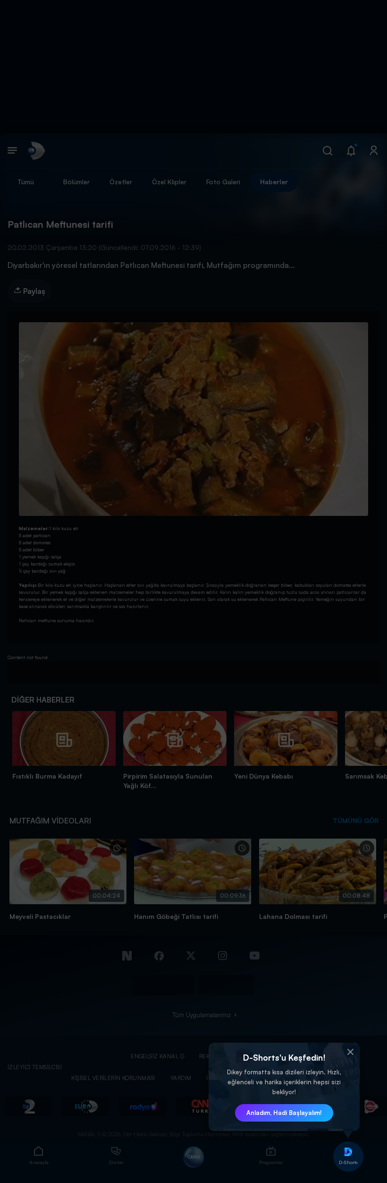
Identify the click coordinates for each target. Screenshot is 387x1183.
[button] (350, 1052)
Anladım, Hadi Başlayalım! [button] (284, 1112)
